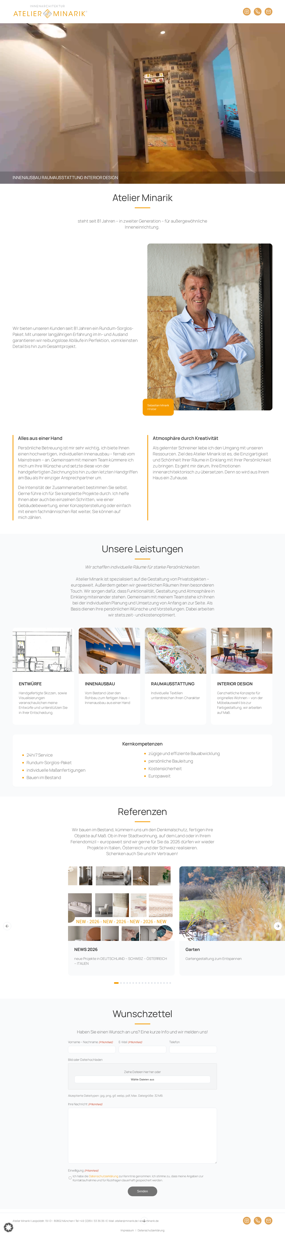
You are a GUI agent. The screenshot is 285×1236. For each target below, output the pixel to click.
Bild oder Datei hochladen (85, 1059)
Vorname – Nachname (90, 1042)
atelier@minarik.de (126, 1221)
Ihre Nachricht (85, 1104)
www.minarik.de (149, 1221)
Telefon (174, 1042)
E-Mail (130, 1042)
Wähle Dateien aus (142, 1079)
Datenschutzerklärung (103, 1176)
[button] (8, 1227)
